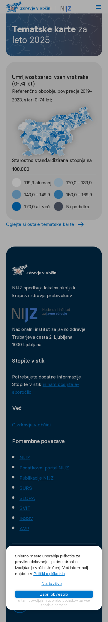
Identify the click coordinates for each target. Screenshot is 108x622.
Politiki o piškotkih (48, 573)
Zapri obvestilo (54, 594)
